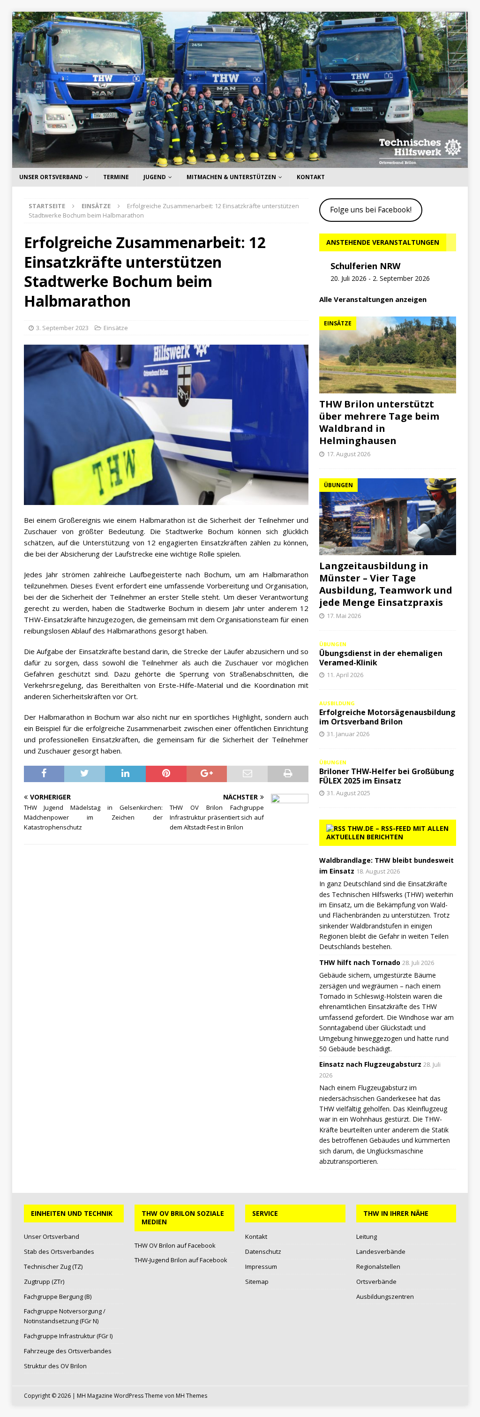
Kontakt (311, 177)
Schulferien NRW (365, 265)
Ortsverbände (376, 1281)
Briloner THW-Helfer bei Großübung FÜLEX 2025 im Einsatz (386, 776)
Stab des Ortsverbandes (59, 1251)
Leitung (366, 1236)
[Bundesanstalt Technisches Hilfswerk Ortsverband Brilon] (240, 162)
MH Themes (191, 1396)
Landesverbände (380, 1251)
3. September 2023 (62, 328)
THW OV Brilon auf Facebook (175, 1245)
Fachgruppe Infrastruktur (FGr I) (68, 1336)
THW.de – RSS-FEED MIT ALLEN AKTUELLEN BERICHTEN (387, 832)
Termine (116, 177)
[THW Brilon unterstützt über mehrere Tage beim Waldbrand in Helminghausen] (387, 355)
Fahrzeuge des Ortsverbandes (68, 1351)
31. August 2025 (348, 793)
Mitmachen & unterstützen (231, 177)
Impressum (261, 1266)
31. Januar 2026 (348, 734)
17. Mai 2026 (344, 615)
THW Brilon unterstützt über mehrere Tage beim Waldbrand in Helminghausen (379, 422)
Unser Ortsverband (50, 177)
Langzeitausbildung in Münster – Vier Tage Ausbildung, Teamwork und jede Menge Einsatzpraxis (385, 584)
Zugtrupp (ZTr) (44, 1281)
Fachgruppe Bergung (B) (57, 1296)
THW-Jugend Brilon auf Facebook (181, 1260)
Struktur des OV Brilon (55, 1366)
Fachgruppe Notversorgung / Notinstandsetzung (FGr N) (64, 1316)
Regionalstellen (378, 1266)
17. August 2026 (348, 454)
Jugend (154, 177)
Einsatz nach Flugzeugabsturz (370, 1064)
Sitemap (257, 1281)
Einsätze (116, 328)
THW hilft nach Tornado (359, 962)
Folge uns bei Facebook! (371, 209)
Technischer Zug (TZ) (53, 1266)
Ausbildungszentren (385, 1296)
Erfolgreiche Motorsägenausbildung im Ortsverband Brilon (387, 717)
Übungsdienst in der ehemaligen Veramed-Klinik (380, 658)
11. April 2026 (345, 675)
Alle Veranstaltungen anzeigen (373, 299)
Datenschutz (263, 1251)
